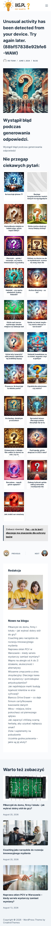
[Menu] (46, 5)
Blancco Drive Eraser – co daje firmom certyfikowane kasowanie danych (24, 701)
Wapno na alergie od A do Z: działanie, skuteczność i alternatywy (23, 664)
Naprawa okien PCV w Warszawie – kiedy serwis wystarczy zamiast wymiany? (24, 653)
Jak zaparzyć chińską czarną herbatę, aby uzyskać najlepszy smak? (25, 723)
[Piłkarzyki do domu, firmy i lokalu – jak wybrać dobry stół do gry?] (25, 787)
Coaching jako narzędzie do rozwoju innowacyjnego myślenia (23, 642)
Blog (35, 61)
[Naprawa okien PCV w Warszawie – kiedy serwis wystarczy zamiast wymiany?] (25, 877)
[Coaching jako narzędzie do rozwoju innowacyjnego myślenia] (25, 832)
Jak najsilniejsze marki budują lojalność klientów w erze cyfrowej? (24, 690)
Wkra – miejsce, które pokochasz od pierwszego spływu (22, 712)
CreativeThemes (11, 922)
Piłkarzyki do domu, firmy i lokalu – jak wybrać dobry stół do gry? (24, 631)
